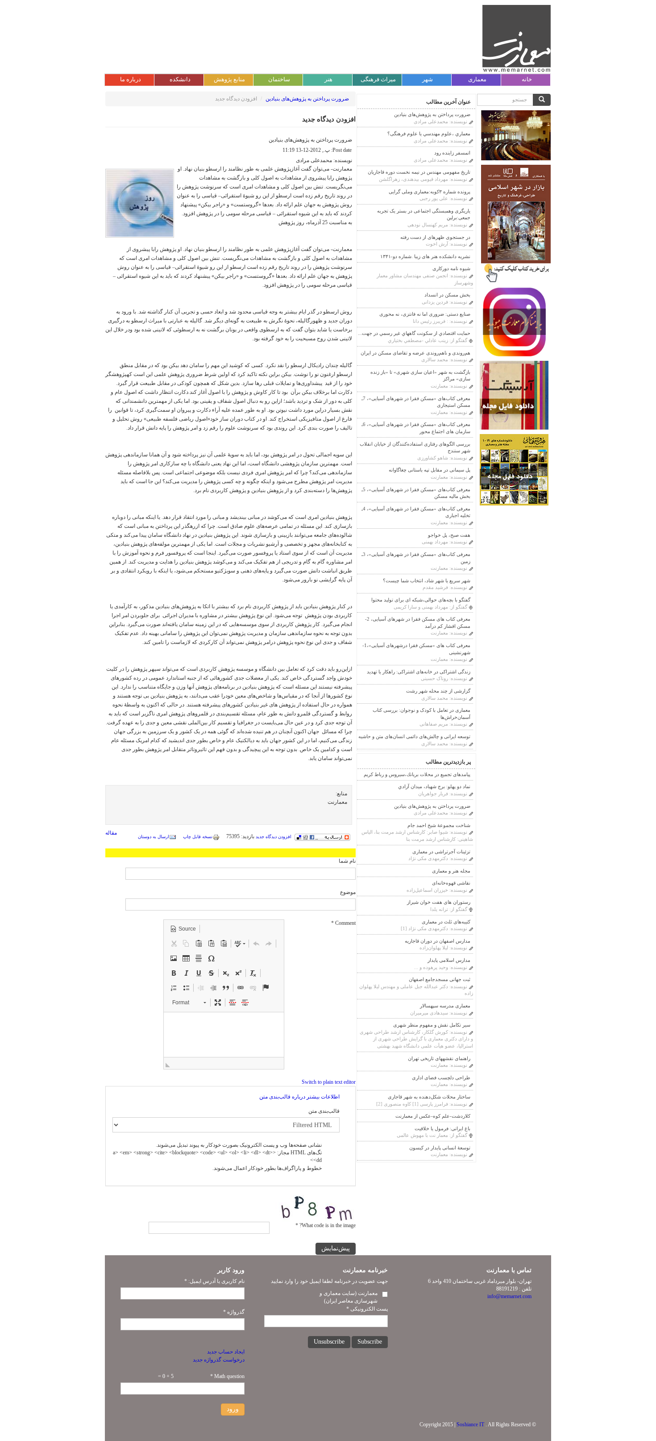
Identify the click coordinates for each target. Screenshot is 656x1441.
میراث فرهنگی (378, 79)
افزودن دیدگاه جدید (273, 836)
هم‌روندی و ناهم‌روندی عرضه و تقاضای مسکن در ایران (415, 352)
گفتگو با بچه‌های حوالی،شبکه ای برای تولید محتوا (420, 599)
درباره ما (130, 79)
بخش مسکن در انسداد (447, 294)
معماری (477, 79)
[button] (183, 929)
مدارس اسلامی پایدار (449, 960)
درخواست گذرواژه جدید (219, 1360)
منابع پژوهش (229, 79)
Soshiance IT (470, 1424)
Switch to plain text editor (329, 1082)
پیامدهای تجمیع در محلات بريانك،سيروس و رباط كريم (417, 774)
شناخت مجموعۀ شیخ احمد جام (438, 825)
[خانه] (516, 38)
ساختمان (279, 79)
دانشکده (180, 79)
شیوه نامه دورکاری (451, 268)
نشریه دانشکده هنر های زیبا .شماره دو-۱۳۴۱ (425, 256)
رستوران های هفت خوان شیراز (438, 902)
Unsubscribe (329, 1341)
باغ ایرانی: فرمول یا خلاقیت (442, 1128)
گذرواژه (234, 1312)
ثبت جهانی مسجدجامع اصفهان (439, 979)
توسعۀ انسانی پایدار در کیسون (439, 1147)
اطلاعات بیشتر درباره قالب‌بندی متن (299, 1097)
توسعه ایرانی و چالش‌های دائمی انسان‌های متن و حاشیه (414, 736)
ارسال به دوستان (153, 836)
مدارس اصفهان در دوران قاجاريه (437, 941)
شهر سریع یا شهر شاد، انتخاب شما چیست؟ (426, 580)
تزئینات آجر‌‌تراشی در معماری (441, 851)
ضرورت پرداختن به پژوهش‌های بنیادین (307, 99)
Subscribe (369, 1341)
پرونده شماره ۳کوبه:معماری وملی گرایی (429, 191)
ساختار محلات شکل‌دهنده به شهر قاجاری (429, 1096)
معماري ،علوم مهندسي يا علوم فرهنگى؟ (428, 133)
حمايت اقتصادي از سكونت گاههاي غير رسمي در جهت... (414, 333)
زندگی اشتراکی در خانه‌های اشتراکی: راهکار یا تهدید (418, 671)
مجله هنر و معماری (451, 870)
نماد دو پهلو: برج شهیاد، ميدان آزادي (434, 786)
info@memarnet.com (509, 1296)
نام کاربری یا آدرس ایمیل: (214, 1281)
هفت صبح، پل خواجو (449, 535)
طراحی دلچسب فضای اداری (441, 1077)
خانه (527, 79)
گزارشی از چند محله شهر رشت (438, 690)
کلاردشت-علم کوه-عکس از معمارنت (432, 1116)
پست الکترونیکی (367, 1309)
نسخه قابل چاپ (197, 836)
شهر (427, 79)
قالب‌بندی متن (324, 1111)
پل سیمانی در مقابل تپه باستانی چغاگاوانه (429, 469)
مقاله (111, 833)
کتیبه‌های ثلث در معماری (446, 921)
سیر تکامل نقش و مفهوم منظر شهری (431, 1024)
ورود (233, 1409)
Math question (227, 1376)
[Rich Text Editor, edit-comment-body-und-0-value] (224, 1034)
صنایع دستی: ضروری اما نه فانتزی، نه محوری (424, 314)
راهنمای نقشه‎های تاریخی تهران (439, 1058)
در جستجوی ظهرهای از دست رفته (435, 237)
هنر (328, 79)
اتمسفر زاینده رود (452, 152)
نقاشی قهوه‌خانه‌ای (451, 882)
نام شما (347, 861)
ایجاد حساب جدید (226, 1352)
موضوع (348, 892)
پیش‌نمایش (335, 1248)
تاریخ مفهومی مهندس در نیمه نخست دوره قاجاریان (419, 172)
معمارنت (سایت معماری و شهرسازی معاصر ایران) (349, 1297)
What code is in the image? (325, 1225)
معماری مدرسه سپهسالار (445, 1005)
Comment (343, 923)
